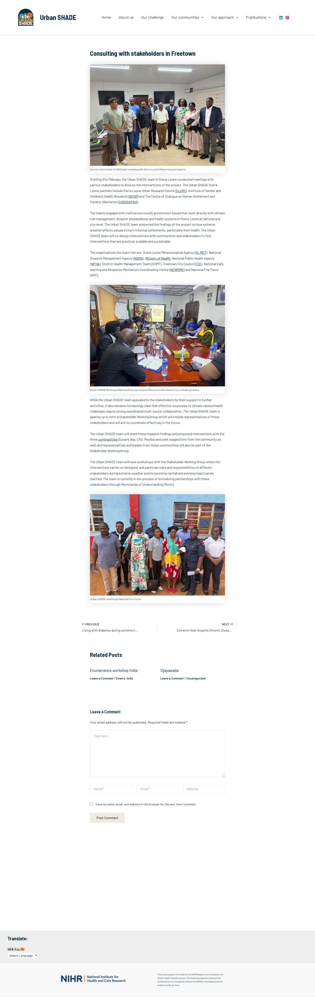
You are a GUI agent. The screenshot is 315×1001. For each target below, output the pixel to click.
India (130, 678)
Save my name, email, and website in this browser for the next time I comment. (146, 804)
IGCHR (133, 196)
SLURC (181, 191)
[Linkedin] (281, 18)
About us (126, 17)
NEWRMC (177, 270)
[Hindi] (18, 949)
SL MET (200, 252)
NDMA (138, 258)
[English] (9, 949)
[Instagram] (287, 18)
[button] (201, 17)
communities (108, 439)
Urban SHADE (58, 17)
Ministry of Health (157, 258)
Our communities (185, 17)
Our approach (222, 17)
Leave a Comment (102, 678)
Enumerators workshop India (114, 670)
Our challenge (152, 17)
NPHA (95, 264)
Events (120, 678)
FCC (198, 264)
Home (106, 17)
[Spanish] (22, 949)
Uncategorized (196, 678)
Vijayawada (169, 670)
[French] (14, 949)
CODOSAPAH (128, 202)
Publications (256, 17)
